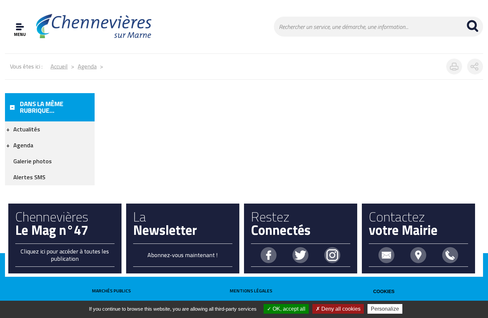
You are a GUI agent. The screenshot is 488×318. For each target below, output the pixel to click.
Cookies (383, 291)
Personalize (385, 309)
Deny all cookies (340, 309)
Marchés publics (111, 290)
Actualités (26, 129)
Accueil (59, 66)
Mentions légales (251, 290)
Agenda (87, 66)
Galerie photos (32, 161)
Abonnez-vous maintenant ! (182, 254)
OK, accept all (288, 309)
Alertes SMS (29, 177)
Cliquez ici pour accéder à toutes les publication (65, 255)
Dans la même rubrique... (41, 106)
